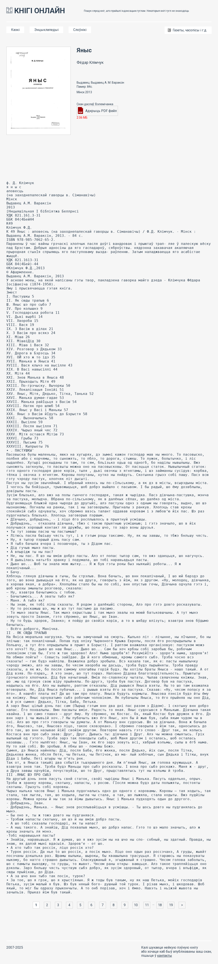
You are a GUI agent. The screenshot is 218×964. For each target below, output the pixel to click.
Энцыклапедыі (46, 30)
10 (136, 905)
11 (147, 905)
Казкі (15, 30)
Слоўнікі (79, 30)
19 (171, 905)
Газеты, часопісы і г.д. (190, 30)
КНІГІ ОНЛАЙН (38, 10)
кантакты (164, 956)
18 (160, 905)
